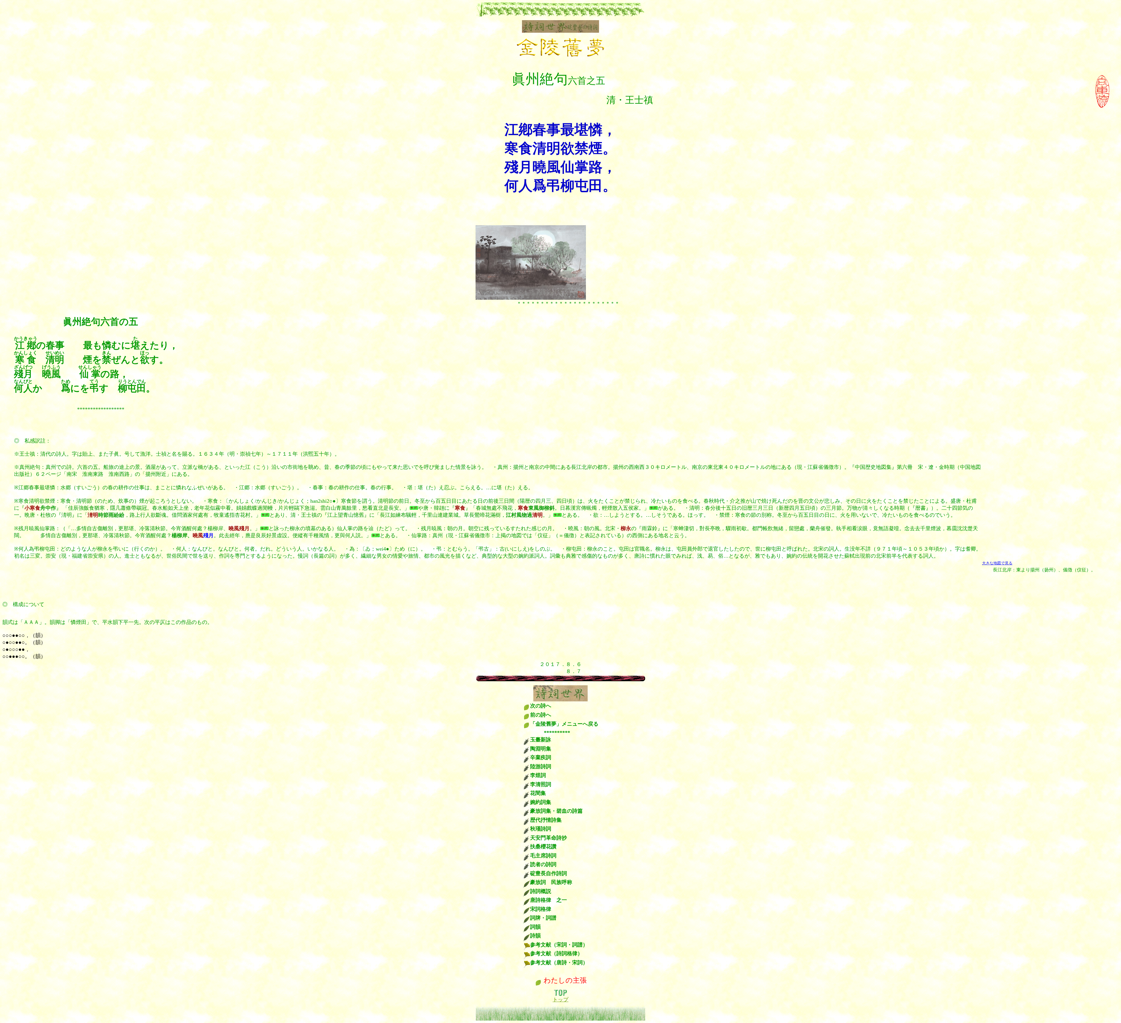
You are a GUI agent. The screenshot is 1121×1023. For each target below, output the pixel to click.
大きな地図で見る (997, 563)
